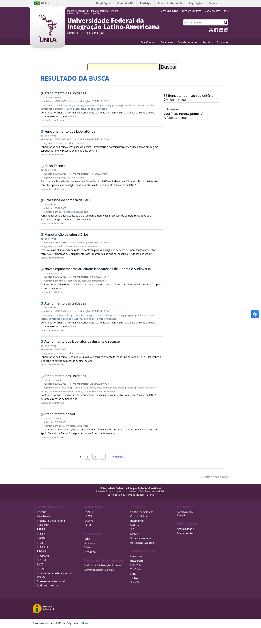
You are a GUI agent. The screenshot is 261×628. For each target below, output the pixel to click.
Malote (134, 525)
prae (102, 105)
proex (88, 105)
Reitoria (41, 512)
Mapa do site (212, 11)
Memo (134, 534)
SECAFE (41, 569)
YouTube (211, 30)
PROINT (41, 538)
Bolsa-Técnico (55, 166)
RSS (226, 11)
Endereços (167, 42)
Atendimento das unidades (65, 93)
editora (91, 108)
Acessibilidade (185, 529)
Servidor (207, 42)
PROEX (41, 534)
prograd (72, 105)
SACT (40, 564)
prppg (80, 105)
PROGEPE (43, 547)
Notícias (59, 292)
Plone (85, 623)
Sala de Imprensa (188, 42)
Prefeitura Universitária (51, 520)
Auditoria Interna (47, 585)
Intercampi (137, 520)
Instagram (226, 30)
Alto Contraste (191, 11)
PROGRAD (43, 525)
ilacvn (84, 108)
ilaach (69, 108)
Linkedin (135, 565)
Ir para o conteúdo (77, 11)
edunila (67, 318)
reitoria (63, 105)
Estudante (222, 42)
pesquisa (86, 280)
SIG (132, 529)
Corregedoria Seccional (51, 581)
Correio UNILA (139, 516)
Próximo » (118, 456)
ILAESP (88, 516)
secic (152, 315)
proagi (119, 105)
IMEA (87, 538)
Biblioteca (89, 543)
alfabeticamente (175, 117)
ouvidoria (102, 108)
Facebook (216, 30)
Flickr (221, 30)
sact (144, 105)
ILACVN (88, 520)
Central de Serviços (141, 512)
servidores (69, 143)
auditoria (60, 108)
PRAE (40, 542)
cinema (63, 280)
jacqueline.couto (53, 97)
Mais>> (181, 515)
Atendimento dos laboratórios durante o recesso (82, 341)
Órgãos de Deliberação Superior (103, 565)
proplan (128, 105)
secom (137, 105)
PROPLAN (43, 556)
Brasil (45, 3)
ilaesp (76, 108)
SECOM (41, 560)
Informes (59, 120)
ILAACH (88, 512)
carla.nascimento (54, 273)
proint (95, 105)
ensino (76, 280)
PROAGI (41, 551)
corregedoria (47, 108)
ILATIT (87, 525)
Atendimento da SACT (61, 414)
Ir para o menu (99, 11)
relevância (171, 109)
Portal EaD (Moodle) (142, 542)
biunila (87, 318)
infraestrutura (99, 280)
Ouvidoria (90, 552)
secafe (150, 105)
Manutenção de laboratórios (66, 234)
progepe (110, 105)
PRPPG (41, 529)
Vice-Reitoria (44, 516)
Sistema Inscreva (140, 538)
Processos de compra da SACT (67, 200)
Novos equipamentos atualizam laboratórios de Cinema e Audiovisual (98, 269)
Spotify (134, 582)
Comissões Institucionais (99, 570)
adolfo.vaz (50, 135)
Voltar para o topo (216, 477)
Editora (88, 547)
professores (78, 177)
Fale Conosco (148, 42)
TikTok (134, 578)
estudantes (82, 143)
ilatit (83, 315)
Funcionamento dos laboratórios (69, 131)
